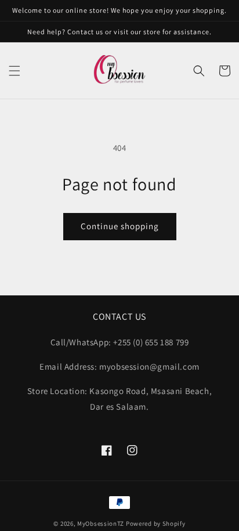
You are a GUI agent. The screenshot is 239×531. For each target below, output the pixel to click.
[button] (14, 71)
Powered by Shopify (156, 523)
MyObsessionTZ (100, 523)
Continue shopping (120, 226)
